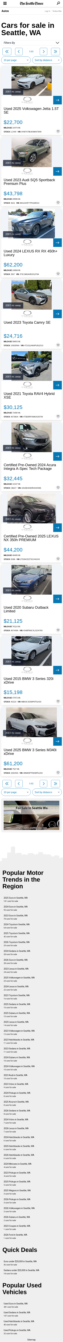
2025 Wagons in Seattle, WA (17, 1192)
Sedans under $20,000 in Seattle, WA (21, 1272)
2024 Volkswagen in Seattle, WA (19, 1068)
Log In (47, 10)
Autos (5, 11)
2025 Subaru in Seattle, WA (17, 1015)
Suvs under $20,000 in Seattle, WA (20, 1263)
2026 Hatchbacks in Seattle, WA (19, 1156)
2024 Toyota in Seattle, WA (17, 926)
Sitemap (31, 1339)
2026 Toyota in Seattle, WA (17, 944)
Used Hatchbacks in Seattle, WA (19, 1323)
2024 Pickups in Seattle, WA (17, 1094)
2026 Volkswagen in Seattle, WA (19, 1210)
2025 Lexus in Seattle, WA (16, 1023)
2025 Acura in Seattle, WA (16, 1103)
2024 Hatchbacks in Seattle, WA (19, 1139)
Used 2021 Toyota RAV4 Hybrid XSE (29, 395)
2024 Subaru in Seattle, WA (17, 1059)
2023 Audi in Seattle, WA (15, 1077)
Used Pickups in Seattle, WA (17, 1332)
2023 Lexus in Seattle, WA (16, 970)
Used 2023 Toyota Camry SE (27, 322)
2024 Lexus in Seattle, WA (16, 988)
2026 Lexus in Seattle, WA (16, 1130)
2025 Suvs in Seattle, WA (16, 899)
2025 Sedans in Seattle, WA (17, 1006)
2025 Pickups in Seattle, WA (17, 1183)
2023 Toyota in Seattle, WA (17, 997)
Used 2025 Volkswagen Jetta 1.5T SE (31, 110)
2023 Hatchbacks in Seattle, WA (19, 1041)
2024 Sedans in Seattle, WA (17, 952)
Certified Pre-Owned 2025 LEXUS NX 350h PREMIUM (31, 538)
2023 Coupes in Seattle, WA (17, 1227)
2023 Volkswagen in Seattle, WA (19, 1032)
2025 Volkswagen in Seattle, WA (19, 979)
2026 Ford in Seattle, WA (15, 1236)
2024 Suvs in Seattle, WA (16, 908)
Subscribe (57, 10)
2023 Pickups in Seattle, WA (17, 1174)
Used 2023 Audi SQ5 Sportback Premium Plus (29, 181)
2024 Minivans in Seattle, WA (17, 1165)
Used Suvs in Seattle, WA (16, 1305)
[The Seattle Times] (31, 3)
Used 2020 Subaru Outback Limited (26, 609)
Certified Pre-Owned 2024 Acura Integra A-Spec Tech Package (30, 466)
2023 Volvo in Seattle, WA (16, 1085)
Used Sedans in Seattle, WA (17, 1314)
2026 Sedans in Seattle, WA (17, 1112)
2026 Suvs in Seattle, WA (16, 961)
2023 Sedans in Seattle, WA (17, 1050)
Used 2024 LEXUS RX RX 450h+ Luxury (30, 253)
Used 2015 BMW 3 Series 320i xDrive (28, 680)
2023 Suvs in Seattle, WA (16, 917)
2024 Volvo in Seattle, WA (16, 1121)
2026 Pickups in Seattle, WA (17, 1201)
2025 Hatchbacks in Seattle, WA (19, 1148)
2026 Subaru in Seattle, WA (17, 1219)
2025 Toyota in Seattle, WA (17, 935)
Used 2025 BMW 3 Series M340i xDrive (30, 751)
